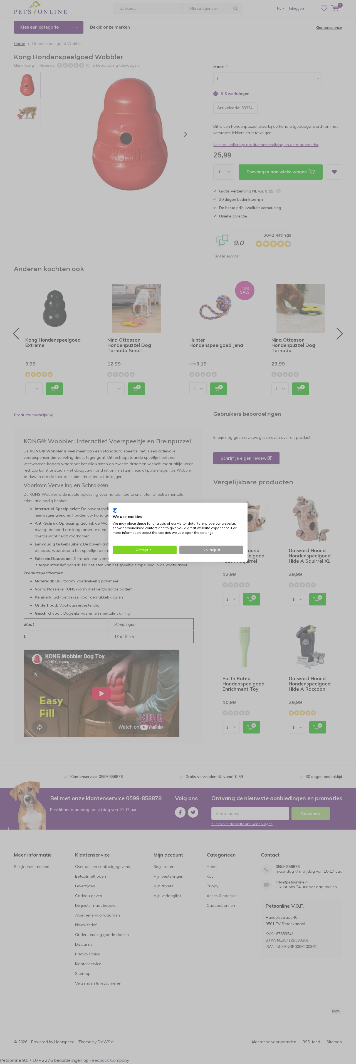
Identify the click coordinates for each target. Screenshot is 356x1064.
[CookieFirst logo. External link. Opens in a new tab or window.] (115, 510)
